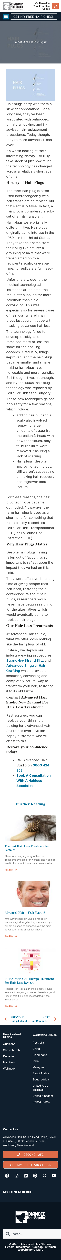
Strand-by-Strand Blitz (25, 660)
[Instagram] (16, 1175)
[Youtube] (53, 1175)
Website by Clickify (30, 1249)
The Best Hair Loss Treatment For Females (27, 848)
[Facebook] (7, 1175)
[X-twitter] (44, 1175)
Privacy (9, 1247)
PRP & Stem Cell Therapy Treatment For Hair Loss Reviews (29, 981)
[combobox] (32, 1234)
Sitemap (50, 1247)
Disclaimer (23, 1247)
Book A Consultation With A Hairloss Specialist (33, 780)
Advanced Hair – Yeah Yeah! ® (25, 912)
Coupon (37, 1247)
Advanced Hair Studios (36, 1244)
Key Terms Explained (17, 1191)
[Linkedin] (26, 1175)
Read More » (11, 870)
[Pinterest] (35, 1175)
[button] (6, 16)
